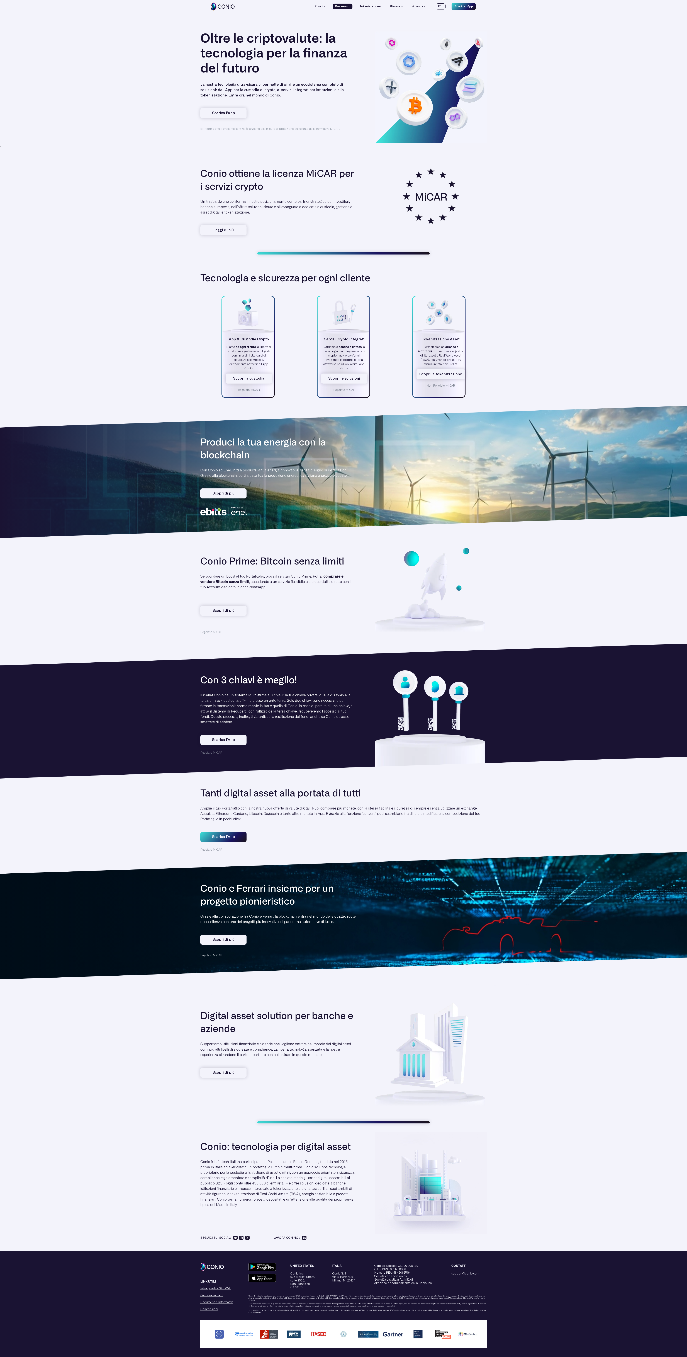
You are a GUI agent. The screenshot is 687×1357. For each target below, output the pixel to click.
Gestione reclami (211, 1295)
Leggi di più (223, 230)
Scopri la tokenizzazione (440, 374)
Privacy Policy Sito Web (215, 1288)
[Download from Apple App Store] (266, 1278)
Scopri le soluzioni (344, 378)
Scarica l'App (463, 6)
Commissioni (209, 1309)
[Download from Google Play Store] (266, 1267)
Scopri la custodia (248, 378)
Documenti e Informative (216, 1302)
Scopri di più (224, 610)
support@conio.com (465, 1273)
